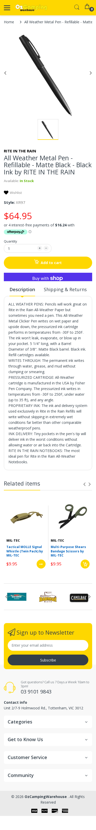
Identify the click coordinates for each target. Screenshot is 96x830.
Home (9, 21)
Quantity (10, 241)
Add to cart (51, 262)
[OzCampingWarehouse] (31, 8)
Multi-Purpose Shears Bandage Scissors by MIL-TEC (68, 551)
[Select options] (41, 564)
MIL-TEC (13, 540)
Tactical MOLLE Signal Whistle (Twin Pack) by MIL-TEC (24, 551)
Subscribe (48, 660)
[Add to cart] (85, 564)
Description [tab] (22, 289)
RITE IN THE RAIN (20, 150)
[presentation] (84, 484)
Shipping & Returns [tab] (65, 289)
